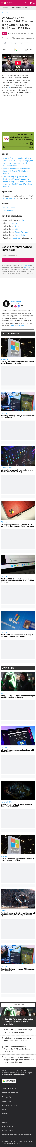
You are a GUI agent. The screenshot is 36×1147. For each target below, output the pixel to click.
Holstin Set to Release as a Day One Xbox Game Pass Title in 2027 (19, 1039)
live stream (16, 238)
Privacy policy (6, 1097)
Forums (4, 1122)
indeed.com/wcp (10, 198)
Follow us (20, 50)
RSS (16, 229)
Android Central (7, 1130)
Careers (4, 1109)
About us (5, 1118)
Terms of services (25, 265)
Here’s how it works (20, 44)
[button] (34, 3)
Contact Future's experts (10, 1093)
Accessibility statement (9, 1105)
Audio (21, 220)
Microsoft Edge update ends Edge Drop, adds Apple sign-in (18, 1031)
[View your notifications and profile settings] (25, 3)
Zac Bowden (13, 33)
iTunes (17, 226)
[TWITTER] (12, 306)
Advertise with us (7, 1126)
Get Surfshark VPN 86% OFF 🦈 (22, 7)
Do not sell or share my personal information (16, 1135)
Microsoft (5, 13)
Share (6, 50)
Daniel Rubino (9, 208)
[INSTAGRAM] (16, 306)
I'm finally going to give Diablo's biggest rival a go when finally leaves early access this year (19, 1059)
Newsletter (30, 50)
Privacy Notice (27, 267)
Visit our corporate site (17, 1075)
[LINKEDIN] (19, 306)
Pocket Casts (20, 235)
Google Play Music (22, 232)
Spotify (14, 223)
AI (10, 88)
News (4, 33)
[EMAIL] (22, 306)
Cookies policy (6, 1101)
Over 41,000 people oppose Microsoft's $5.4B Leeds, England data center (17, 1048)
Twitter (11, 326)
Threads (21, 326)
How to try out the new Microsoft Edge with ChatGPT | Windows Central (16, 171)
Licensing (5, 1114)
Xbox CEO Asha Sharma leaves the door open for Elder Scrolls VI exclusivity (18, 1021)
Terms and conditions (9, 1088)
